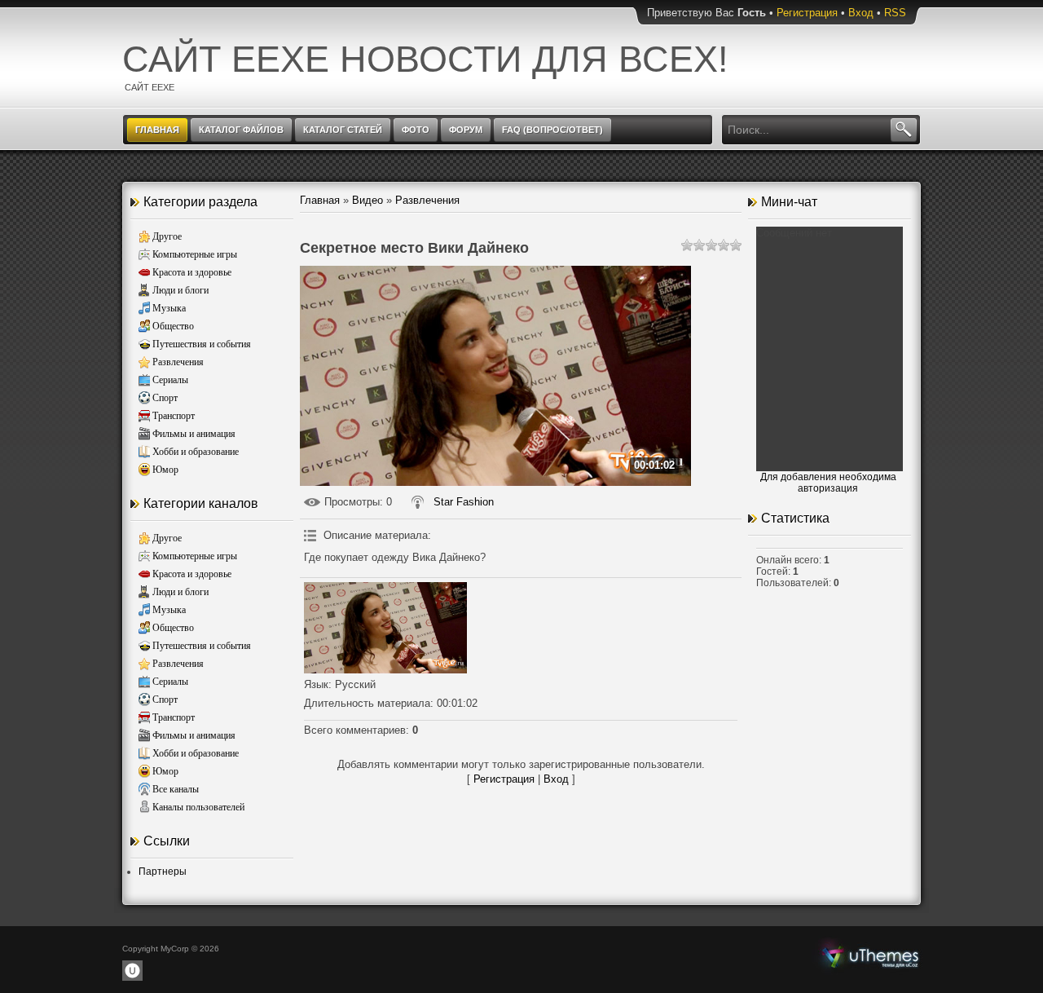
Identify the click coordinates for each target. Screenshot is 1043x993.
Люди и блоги (180, 290)
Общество (173, 326)
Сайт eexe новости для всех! (425, 59)
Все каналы (175, 789)
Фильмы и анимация (193, 433)
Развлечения (178, 362)
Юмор (165, 469)
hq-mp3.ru (870, 955)
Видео (367, 200)
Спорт (165, 398)
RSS (895, 13)
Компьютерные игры (194, 254)
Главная (320, 200)
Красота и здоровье (191, 272)
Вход (861, 13)
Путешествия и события (201, 344)
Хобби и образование (195, 451)
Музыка (169, 308)
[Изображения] (385, 628)
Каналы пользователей (198, 807)
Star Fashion (463, 502)
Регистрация (807, 13)
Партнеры (163, 871)
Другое (167, 236)
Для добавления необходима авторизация (828, 482)
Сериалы (170, 380)
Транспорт (173, 415)
